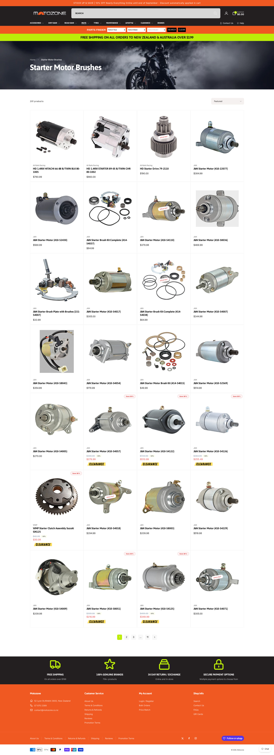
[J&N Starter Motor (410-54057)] (110, 438)
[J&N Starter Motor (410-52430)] (57, 227)
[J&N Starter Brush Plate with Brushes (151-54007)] (57, 298)
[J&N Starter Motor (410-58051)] (110, 595)
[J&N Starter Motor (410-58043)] (57, 370)
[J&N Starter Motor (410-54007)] (217, 298)
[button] (238, 13)
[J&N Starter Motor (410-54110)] (164, 227)
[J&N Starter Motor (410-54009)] (57, 595)
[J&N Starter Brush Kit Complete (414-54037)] (110, 227)
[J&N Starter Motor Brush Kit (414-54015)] (164, 370)
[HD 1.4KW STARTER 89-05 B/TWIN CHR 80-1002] (110, 155)
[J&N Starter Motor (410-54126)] (217, 438)
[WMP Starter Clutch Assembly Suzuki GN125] (57, 515)
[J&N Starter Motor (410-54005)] (57, 438)
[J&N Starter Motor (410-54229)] (217, 515)
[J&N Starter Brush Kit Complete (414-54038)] (164, 298)
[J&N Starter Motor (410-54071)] (217, 595)
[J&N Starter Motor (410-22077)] (217, 155)
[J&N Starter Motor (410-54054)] (110, 370)
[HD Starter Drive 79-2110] (164, 155)
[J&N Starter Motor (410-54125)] (164, 595)
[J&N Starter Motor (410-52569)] (217, 370)
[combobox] (145, 13)
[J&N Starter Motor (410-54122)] (164, 438)
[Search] (215, 13)
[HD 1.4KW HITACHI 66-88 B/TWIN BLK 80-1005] (57, 155)
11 (147, 637)
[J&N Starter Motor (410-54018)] (110, 515)
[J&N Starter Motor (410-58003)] (164, 515)
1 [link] (119, 637)
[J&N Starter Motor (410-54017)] (110, 298)
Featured (218, 101)
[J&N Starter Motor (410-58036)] (217, 227)
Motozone (240, 750)
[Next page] (154, 637)
